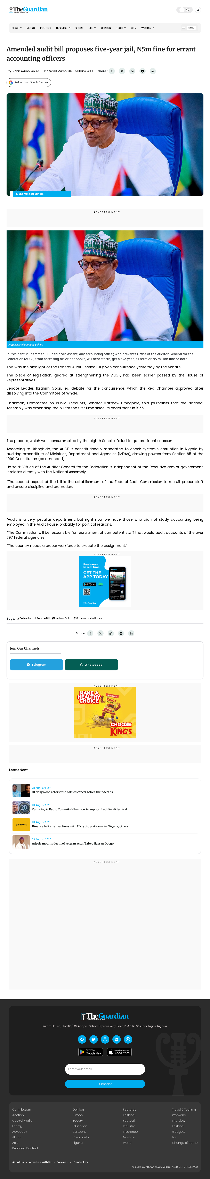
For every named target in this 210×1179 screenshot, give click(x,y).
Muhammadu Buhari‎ (89, 618)
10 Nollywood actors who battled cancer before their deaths (72, 792)
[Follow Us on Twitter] (93, 1039)
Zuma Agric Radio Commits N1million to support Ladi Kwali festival (79, 809)
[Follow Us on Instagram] (105, 1039)
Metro (31, 28)
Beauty (77, 1121)
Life (91, 28)
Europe (77, 1115)
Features (129, 1110)
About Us (18, 1162)
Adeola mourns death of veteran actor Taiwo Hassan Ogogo (73, 843)
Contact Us (80, 1162)
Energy (17, 1126)
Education (79, 1126)
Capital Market (22, 1121)
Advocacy (19, 1132)
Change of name (185, 1143)
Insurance (130, 1132)
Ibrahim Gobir (62, 618)
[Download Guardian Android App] (90, 1052)
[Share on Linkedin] (153, 71)
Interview (178, 1121)
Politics (45, 28)
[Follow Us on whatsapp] (128, 1039)
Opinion (106, 28)
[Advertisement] (105, 924)
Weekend (179, 1115)
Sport (79, 28)
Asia (15, 1143)
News (15, 28)
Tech (119, 28)
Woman (146, 28)
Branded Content (25, 1148)
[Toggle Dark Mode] (185, 10)
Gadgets (178, 1132)
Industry (129, 1126)
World (127, 1143)
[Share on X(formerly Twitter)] (122, 71)
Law (175, 1137)
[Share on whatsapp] (132, 71)
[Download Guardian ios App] (119, 1052)
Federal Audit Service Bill (34, 618)
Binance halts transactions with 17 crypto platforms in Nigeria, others (80, 826)
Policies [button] (61, 1162)
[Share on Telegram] (142, 71)
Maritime (129, 1137)
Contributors (21, 1110)
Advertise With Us (40, 1162)
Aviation (18, 1115)
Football (129, 1121)
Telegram (39, 665)
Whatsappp (94, 665)
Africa (16, 1137)
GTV (133, 28)
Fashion (129, 1115)
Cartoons (79, 1132)
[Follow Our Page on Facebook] (82, 1039)
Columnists (80, 1137)
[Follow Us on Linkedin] (116, 1039)
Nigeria (77, 1143)
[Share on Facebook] (112, 71)
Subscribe (105, 1084)
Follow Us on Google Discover (32, 82)
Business (62, 28)
